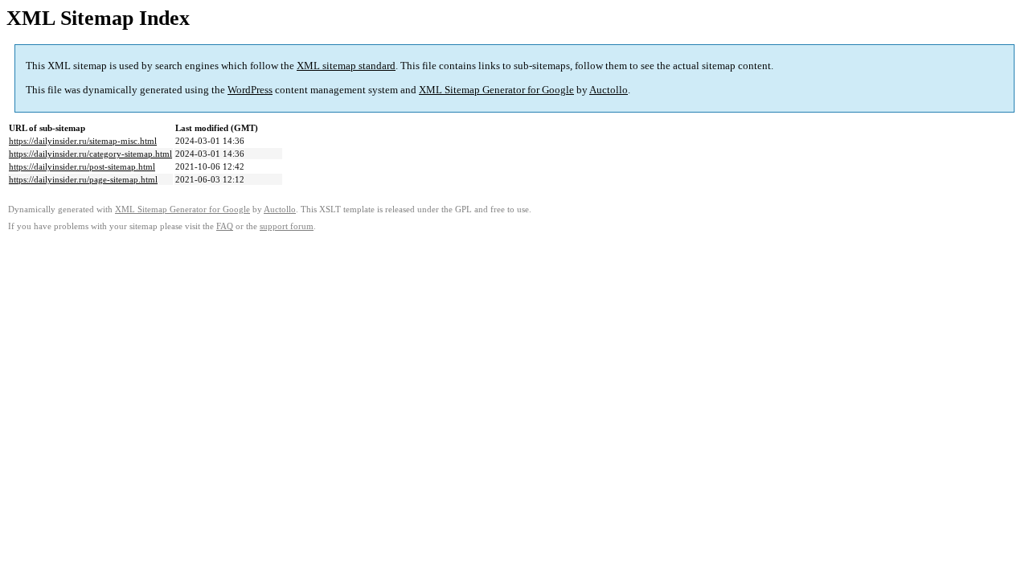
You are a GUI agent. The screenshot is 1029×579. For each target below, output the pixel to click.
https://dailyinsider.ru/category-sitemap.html (90, 153)
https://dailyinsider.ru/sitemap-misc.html (83, 141)
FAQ (224, 226)
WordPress (250, 90)
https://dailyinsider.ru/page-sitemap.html (83, 179)
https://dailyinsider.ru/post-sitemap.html (82, 166)
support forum (287, 226)
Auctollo (608, 90)
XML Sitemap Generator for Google (496, 90)
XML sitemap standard (346, 66)
